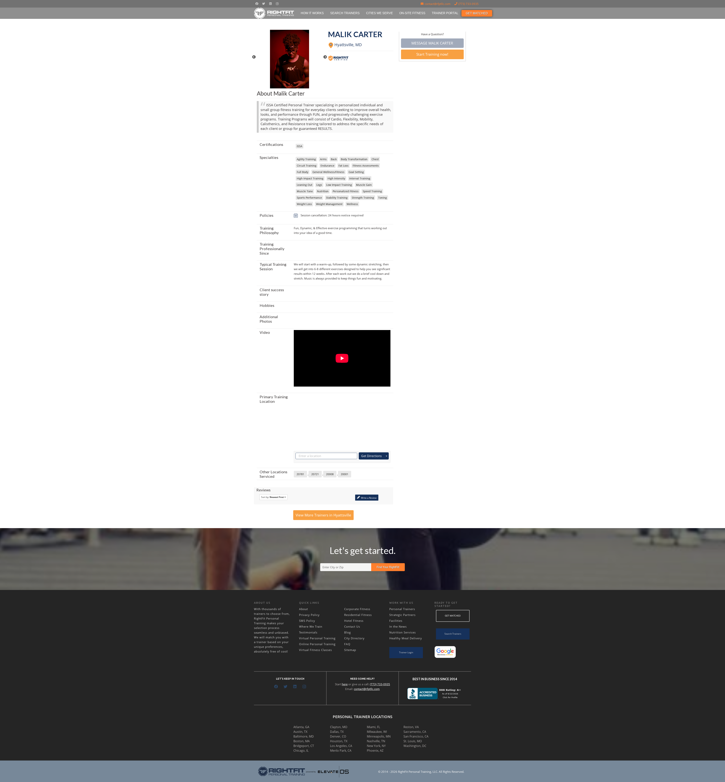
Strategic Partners (402, 615)
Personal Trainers (402, 609)
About (303, 609)
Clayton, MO (338, 727)
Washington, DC (414, 746)
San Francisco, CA (415, 736)
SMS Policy (307, 621)
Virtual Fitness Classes (315, 650)
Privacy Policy (309, 615)
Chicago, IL (301, 750)
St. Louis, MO (412, 741)
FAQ (347, 644)
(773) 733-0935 (380, 684)
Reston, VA (411, 727)
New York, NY (376, 746)
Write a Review (368, 497)
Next (325, 57)
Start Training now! (432, 54)
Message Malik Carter (432, 43)
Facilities (395, 621)
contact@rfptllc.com (367, 689)
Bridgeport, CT (303, 746)
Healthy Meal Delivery (405, 638)
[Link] (274, 13)
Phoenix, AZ (375, 750)
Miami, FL (373, 727)
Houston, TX (338, 741)
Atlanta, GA (301, 727)
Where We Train (310, 626)
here (345, 684)
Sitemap (350, 650)
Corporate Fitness (357, 609)
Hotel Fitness (353, 621)
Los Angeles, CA (341, 746)
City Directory (354, 638)
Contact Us (352, 626)
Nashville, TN (376, 741)
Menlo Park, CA (340, 750)
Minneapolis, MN (379, 736)
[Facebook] (257, 4)
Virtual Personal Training (317, 638)
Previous (254, 57)
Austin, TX (300, 732)
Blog (347, 632)
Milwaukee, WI (377, 732)
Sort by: (272, 497)
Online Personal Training (317, 644)
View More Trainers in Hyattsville (323, 515)
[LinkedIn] (270, 4)
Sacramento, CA (414, 732)
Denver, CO (338, 736)
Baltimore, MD (303, 736)
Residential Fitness (358, 615)
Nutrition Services (402, 632)
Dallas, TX (337, 732)
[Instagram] (277, 4)
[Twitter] (263, 4)
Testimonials (308, 632)
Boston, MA (301, 741)
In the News (398, 626)
